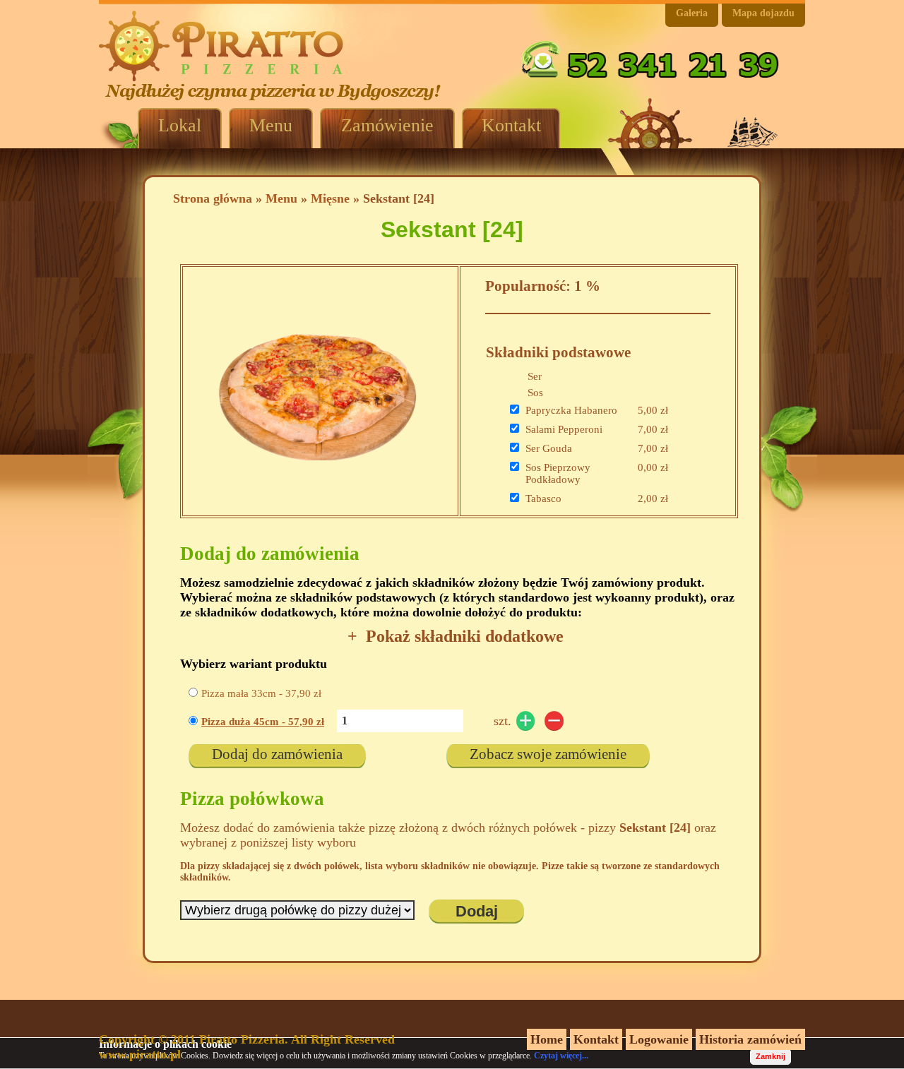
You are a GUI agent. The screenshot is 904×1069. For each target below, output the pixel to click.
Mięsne (330, 198)
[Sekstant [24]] (317, 478)
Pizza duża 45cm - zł (262, 721)
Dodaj (477, 911)
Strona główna (212, 198)
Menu (281, 198)
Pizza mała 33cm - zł (261, 693)
